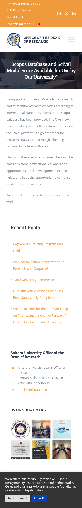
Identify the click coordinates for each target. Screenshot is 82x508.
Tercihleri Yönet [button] (17, 498)
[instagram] (59, 13)
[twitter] (66, 13)
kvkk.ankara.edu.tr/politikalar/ (55, 486)
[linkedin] (74, 13)
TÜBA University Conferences (34, 280)
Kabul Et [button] (39, 498)
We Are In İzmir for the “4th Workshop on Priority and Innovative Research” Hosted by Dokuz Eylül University (40, 315)
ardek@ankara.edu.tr (33, 390)
